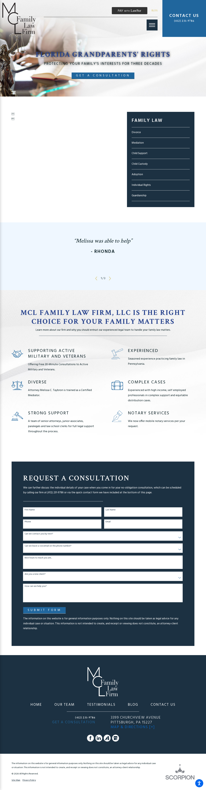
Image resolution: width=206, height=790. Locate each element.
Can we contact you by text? (39, 534)
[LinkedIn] (98, 738)
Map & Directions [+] (133, 727)
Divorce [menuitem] (136, 132)
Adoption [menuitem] (137, 174)
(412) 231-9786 (184, 21)
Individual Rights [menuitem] (141, 185)
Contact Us (163, 704)
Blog (155, 11)
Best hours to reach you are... (38, 558)
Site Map (16, 780)
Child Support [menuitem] (139, 153)
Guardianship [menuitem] (139, 195)
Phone (28, 522)
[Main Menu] (152, 25)
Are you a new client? (35, 574)
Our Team (64, 704)
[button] (199, 783)
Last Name (111, 510)
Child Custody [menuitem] (140, 164)
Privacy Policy (29, 780)
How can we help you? (36, 586)
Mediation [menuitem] (138, 143)
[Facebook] (90, 738)
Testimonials (101, 704)
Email (108, 522)
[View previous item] (96, 278)
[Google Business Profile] (115, 738)
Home (36, 704)
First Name (30, 510)
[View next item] (110, 278)
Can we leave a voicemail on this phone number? (48, 546)
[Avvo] (107, 738)
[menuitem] (36, 704)
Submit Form (44, 610)
